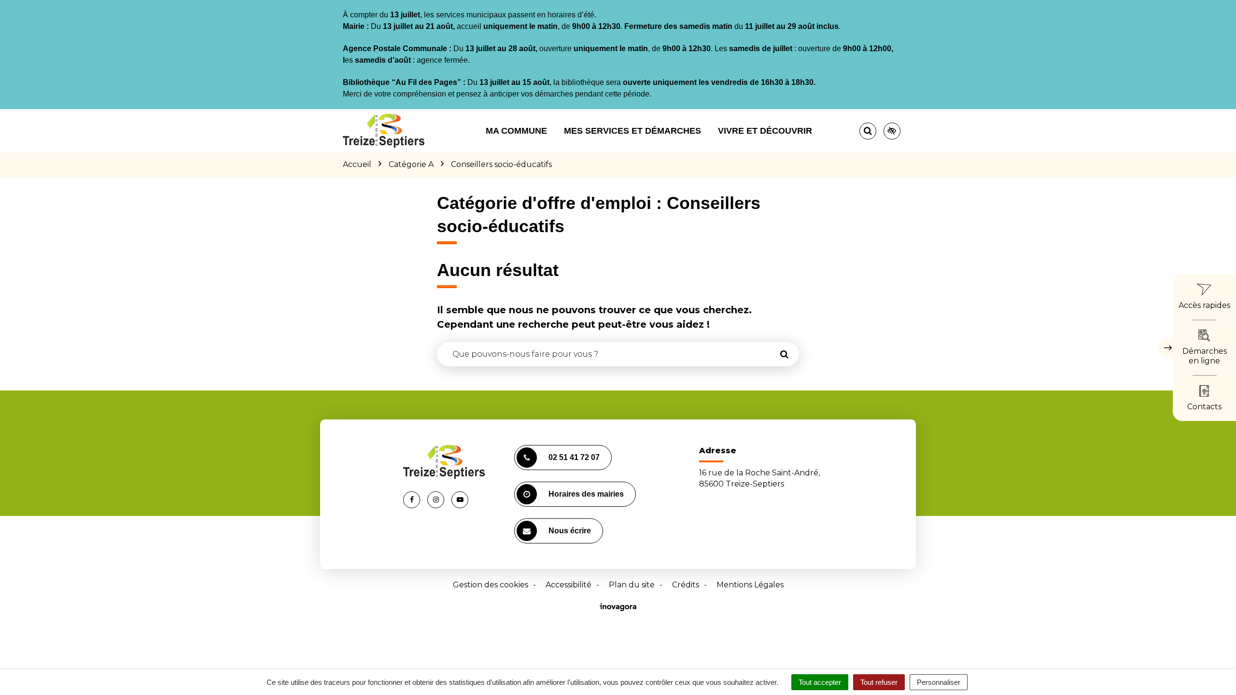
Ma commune (516, 131)
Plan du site (632, 584)
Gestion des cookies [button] (490, 584)
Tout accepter (820, 682)
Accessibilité (568, 584)
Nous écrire (569, 531)
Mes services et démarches (632, 131)
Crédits (685, 584)
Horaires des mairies (586, 494)
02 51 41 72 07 (574, 457)
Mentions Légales (750, 584)
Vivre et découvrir (765, 131)
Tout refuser (879, 682)
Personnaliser (938, 682)
